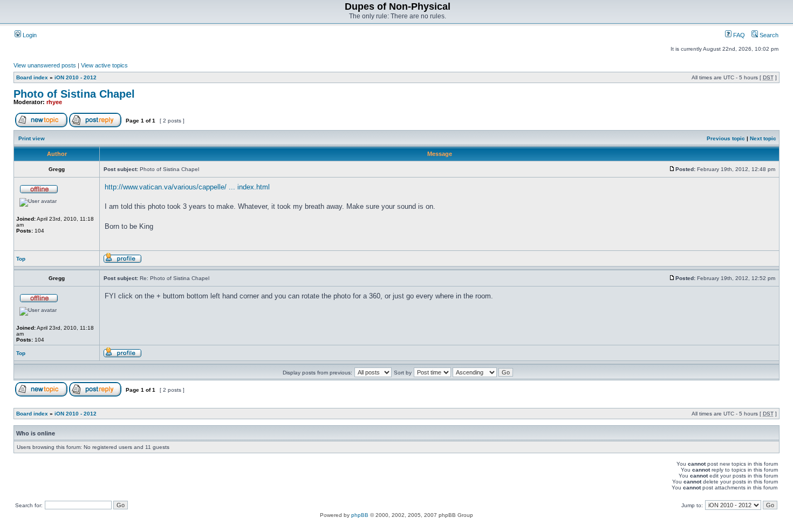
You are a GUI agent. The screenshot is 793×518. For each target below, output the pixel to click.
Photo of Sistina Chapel (74, 94)
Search (768, 35)
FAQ (738, 35)
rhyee (54, 102)
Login (29, 35)
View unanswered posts (44, 65)
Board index (32, 77)
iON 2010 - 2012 (75, 77)
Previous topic (726, 138)
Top (20, 259)
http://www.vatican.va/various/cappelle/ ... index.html (187, 187)
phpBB (359, 515)
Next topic (763, 138)
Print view (31, 138)
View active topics (104, 65)
